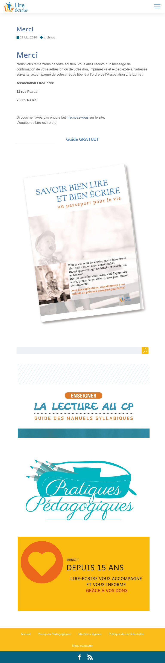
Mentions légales (89, 634)
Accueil (26, 634)
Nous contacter (82, 645)
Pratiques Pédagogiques (54, 634)
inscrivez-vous (78, 117)
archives (49, 37)
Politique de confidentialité (126, 634)
